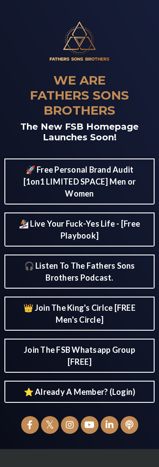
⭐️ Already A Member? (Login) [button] (80, 392)
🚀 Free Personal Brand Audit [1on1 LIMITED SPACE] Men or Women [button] (79, 181)
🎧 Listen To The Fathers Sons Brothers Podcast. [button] (79, 271)
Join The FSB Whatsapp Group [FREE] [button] (79, 356)
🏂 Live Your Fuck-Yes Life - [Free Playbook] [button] (79, 229)
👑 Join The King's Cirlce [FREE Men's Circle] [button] (79, 313)
